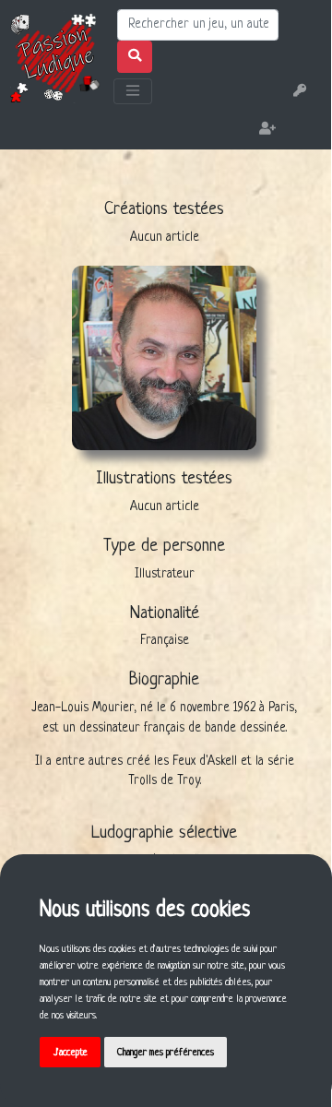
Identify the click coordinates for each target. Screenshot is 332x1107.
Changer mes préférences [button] (165, 1052)
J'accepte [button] (70, 1052)
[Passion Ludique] (54, 57)
